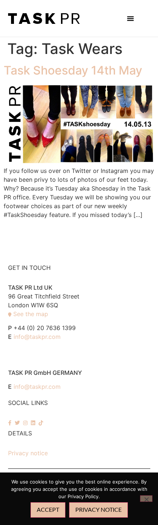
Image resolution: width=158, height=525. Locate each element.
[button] (130, 18)
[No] (146, 498)
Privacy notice (28, 453)
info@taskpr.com (37, 336)
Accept (48, 510)
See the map (30, 314)
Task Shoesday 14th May (73, 70)
